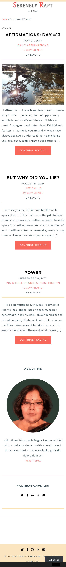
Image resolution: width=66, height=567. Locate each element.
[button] (8, 564)
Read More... (33, 460)
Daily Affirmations (32, 45)
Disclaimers (32, 561)
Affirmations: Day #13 (33, 34)
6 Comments (33, 50)
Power (33, 272)
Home (5, 19)
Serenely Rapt (27, 556)
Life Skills (33, 188)
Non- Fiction (50, 283)
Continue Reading (32, 150)
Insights (13, 283)
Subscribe (54, 559)
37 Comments (33, 193)
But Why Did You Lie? (33, 177)
